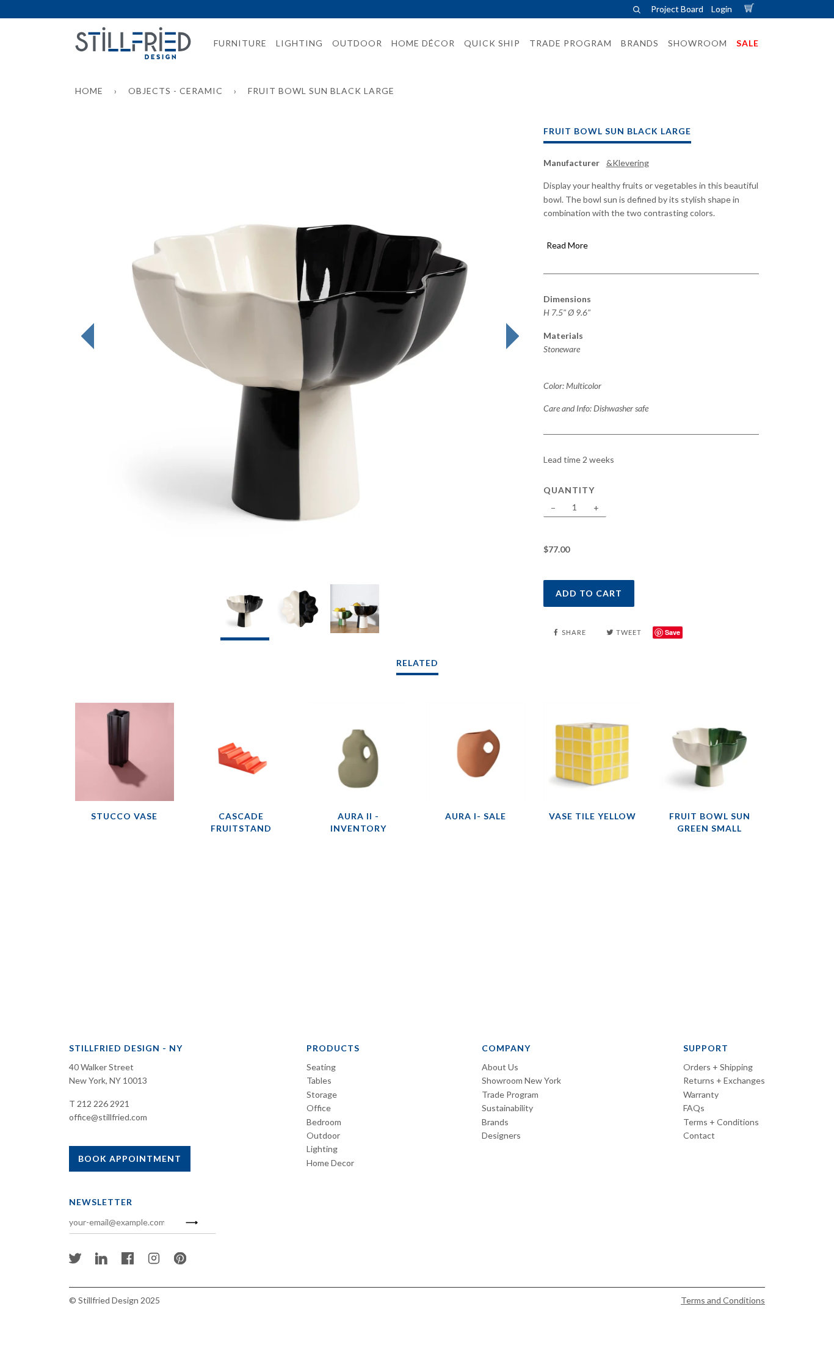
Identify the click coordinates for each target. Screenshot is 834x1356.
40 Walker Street (101, 1067)
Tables (319, 1080)
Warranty (701, 1094)
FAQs (694, 1108)
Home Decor (330, 1163)
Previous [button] (90, 336)
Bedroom (323, 1122)
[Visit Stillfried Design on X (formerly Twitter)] (75, 1261)
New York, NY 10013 (108, 1080)
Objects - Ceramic (175, 90)
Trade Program (510, 1094)
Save (672, 632)
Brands (495, 1122)
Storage (321, 1094)
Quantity (569, 490)
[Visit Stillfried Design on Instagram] (154, 1261)
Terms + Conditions (721, 1122)
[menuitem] (236, 43)
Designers (501, 1135)
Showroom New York (521, 1080)
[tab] (244, 612)
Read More (567, 245)
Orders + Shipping (718, 1067)
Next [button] (509, 336)
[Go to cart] (751, 9)
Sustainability (507, 1108)
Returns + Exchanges (724, 1080)
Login (721, 9)
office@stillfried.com (108, 1117)
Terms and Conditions (723, 1300)
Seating (321, 1067)
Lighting (322, 1149)
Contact (699, 1135)
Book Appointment (129, 1158)
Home (89, 90)
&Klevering (627, 163)
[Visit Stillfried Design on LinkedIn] (101, 1261)
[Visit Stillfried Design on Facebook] (127, 1261)
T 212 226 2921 (99, 1103)
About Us (500, 1067)
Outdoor (323, 1135)
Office (318, 1108)
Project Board (677, 9)
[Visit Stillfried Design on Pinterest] (180, 1261)
